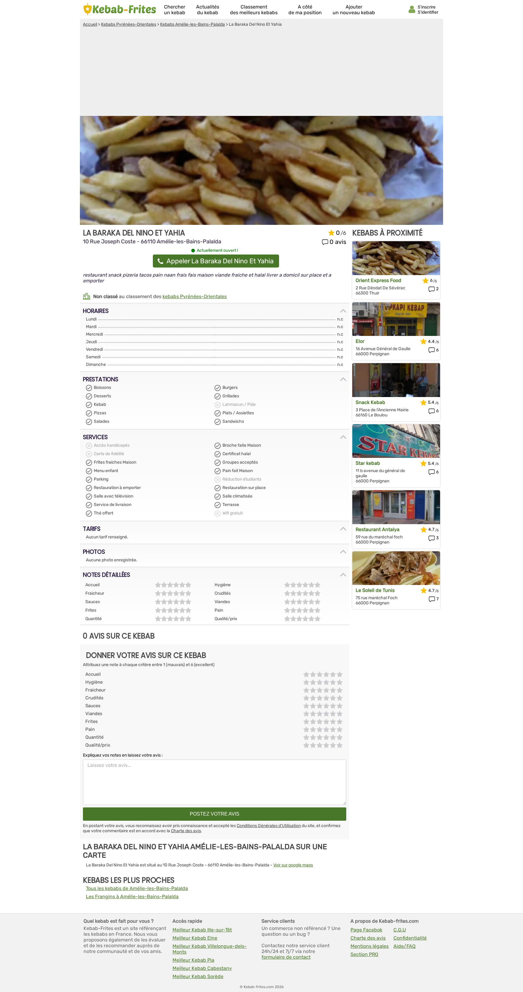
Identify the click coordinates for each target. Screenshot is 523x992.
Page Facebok (366, 930)
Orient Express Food (378, 280)
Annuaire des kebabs (120, 9)
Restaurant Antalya (378, 529)
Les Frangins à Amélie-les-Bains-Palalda (132, 896)
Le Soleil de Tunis (375, 590)
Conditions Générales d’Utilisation (269, 825)
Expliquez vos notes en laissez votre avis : (123, 755)
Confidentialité (410, 938)
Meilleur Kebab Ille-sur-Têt (202, 930)
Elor (360, 341)
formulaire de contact (286, 957)
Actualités (207, 9)
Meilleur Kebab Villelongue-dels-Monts (210, 949)
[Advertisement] (261, 72)
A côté (305, 9)
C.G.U (399, 930)
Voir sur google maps (293, 865)
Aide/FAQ (404, 946)
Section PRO (364, 954)
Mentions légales (369, 946)
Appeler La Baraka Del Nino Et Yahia (220, 261)
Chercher (174, 9)
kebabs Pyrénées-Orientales (195, 296)
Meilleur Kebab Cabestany (202, 968)
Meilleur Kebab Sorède (198, 976)
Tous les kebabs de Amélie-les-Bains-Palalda (137, 888)
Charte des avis (186, 830)
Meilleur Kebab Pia (193, 960)
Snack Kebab (370, 402)
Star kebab (368, 463)
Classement (254, 9)
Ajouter (354, 9)
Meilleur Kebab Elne (195, 938)
